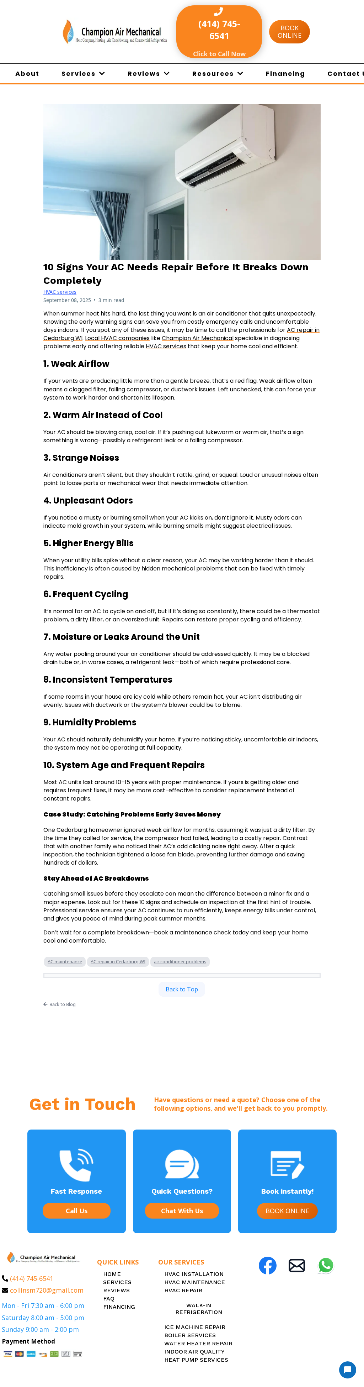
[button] (102, 73)
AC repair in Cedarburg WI (118, 961)
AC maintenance (65, 961)
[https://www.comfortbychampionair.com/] (115, 31)
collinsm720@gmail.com (47, 1290)
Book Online (289, 32)
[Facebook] (267, 1265)
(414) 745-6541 (31, 1278)
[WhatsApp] (326, 1265)
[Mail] (296, 1265)
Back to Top (182, 989)
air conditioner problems (180, 961)
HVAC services (59, 291)
